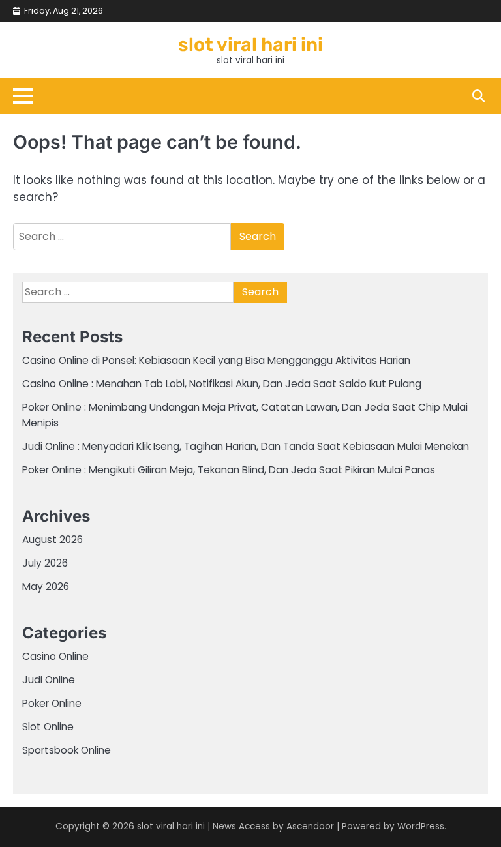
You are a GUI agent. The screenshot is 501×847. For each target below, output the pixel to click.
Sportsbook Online (66, 750)
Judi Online (48, 680)
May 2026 (45, 586)
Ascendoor (310, 826)
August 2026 (52, 539)
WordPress (420, 826)
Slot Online (48, 727)
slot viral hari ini (250, 44)
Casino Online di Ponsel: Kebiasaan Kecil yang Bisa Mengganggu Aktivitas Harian (216, 360)
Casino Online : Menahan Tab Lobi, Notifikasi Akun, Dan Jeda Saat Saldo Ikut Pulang (221, 384)
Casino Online (55, 656)
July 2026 (45, 563)
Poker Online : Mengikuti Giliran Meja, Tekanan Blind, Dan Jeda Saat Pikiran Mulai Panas (228, 470)
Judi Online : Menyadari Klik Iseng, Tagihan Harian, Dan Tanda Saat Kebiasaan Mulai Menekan (245, 446)
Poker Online (52, 703)
